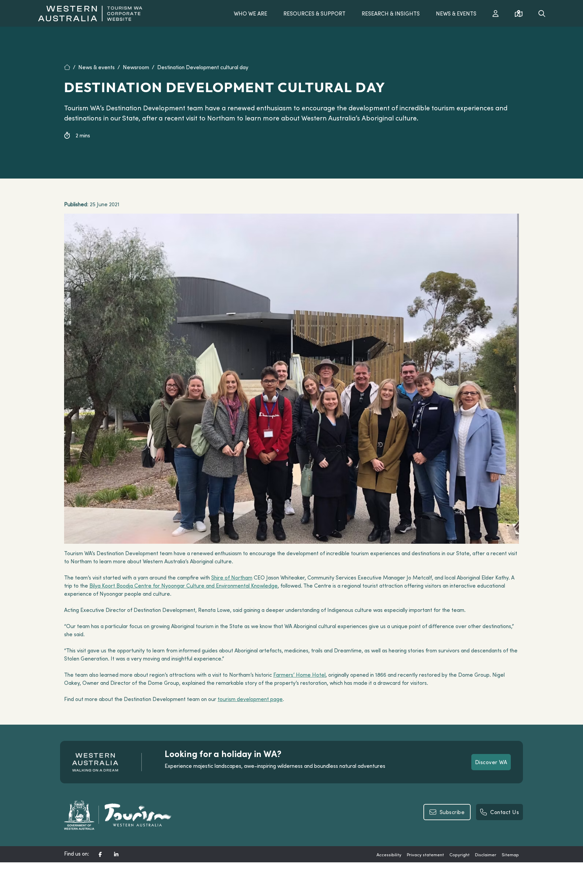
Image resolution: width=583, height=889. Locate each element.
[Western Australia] (90, 12)
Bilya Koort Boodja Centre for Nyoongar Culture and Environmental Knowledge (183, 585)
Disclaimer (485, 855)
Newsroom (136, 67)
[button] (100, 854)
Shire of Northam (231, 577)
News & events (96, 67)
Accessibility (389, 855)
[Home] (71, 67)
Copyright (459, 855)
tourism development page (250, 699)
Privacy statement (425, 855)
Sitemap (510, 855)
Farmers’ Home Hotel (299, 674)
